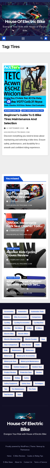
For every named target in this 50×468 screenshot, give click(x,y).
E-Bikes (39, 328)
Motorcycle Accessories (26, 356)
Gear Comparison (10, 345)
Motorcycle (8, 356)
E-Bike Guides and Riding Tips (32, 110)
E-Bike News (8, 462)
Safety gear (26, 383)
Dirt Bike (7, 328)
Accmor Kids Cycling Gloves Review (21, 253)
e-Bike (29, 328)
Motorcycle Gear (10, 361)
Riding (17, 378)
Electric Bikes (23, 334)
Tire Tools (32, 389)
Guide (38, 345)
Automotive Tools (37, 311)
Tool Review (8, 395)
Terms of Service (40, 462)
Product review (10, 372)
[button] (42, 38)
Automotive (22, 311)
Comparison (36, 317)
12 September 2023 (15, 128)
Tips (5, 389)
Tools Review (12, 219)
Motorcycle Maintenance (30, 361)
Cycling (7, 323)
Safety (26, 378)
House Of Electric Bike (25, 21)
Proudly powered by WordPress (17, 446)
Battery (7, 317)
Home (9, 456)
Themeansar (24, 450)
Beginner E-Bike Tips (12, 110)
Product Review (13, 190)
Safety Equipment (10, 383)
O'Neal (6, 367)
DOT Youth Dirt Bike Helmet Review (21, 195)
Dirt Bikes (18, 328)
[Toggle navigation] (23, 38)
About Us (18, 462)
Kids (6, 350)
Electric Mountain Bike (12, 339)
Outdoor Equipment (21, 367)
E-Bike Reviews (19, 456)
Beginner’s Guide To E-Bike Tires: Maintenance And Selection (22, 119)
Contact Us (28, 462)
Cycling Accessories (21, 323)
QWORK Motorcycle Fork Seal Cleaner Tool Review (23, 226)
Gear (43, 339)
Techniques (39, 383)
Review (39, 372)
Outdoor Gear (37, 367)
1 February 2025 (17, 201)
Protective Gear (26, 372)
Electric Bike (9, 334)
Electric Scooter (31, 339)
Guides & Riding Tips (35, 456)
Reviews (7, 378)
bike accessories (20, 317)
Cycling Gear (38, 323)
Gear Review (26, 345)
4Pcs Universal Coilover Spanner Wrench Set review (23, 284)
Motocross (30, 350)
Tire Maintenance (18, 389)
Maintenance (16, 350)
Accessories (9, 311)
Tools (19, 395)
